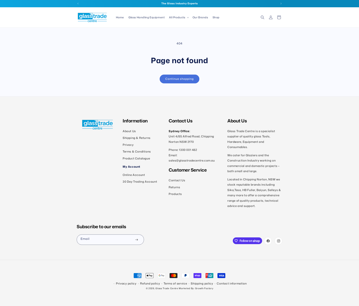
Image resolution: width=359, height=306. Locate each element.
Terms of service (175, 283)
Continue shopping (179, 79)
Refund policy (150, 283)
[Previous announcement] (78, 3)
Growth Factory (204, 288)
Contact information (232, 283)
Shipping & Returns (137, 138)
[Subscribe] (136, 239)
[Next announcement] (281, 3)
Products (175, 194)
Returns (174, 187)
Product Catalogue (136, 158)
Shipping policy (202, 283)
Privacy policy (126, 283)
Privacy (128, 145)
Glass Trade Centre (166, 288)
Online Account (134, 175)
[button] (178, 17)
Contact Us (177, 180)
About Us (129, 131)
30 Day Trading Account (140, 182)
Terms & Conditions (137, 152)
